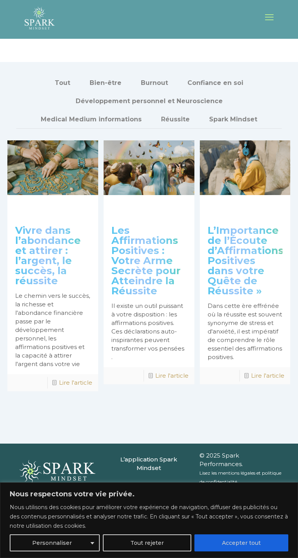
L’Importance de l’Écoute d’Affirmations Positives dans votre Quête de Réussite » (246, 260)
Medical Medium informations (91, 119)
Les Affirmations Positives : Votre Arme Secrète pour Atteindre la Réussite (145, 260)
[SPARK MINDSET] (39, 17)
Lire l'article (75, 382)
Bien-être (105, 82)
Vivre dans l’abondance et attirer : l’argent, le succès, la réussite (48, 255)
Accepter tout (241, 542)
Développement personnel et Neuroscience (149, 101)
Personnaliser (52, 542)
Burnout (154, 82)
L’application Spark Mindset (148, 464)
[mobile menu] (269, 17)
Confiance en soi (215, 82)
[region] (149, 520)
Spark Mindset (233, 119)
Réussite (175, 119)
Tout (62, 82)
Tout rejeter (147, 542)
